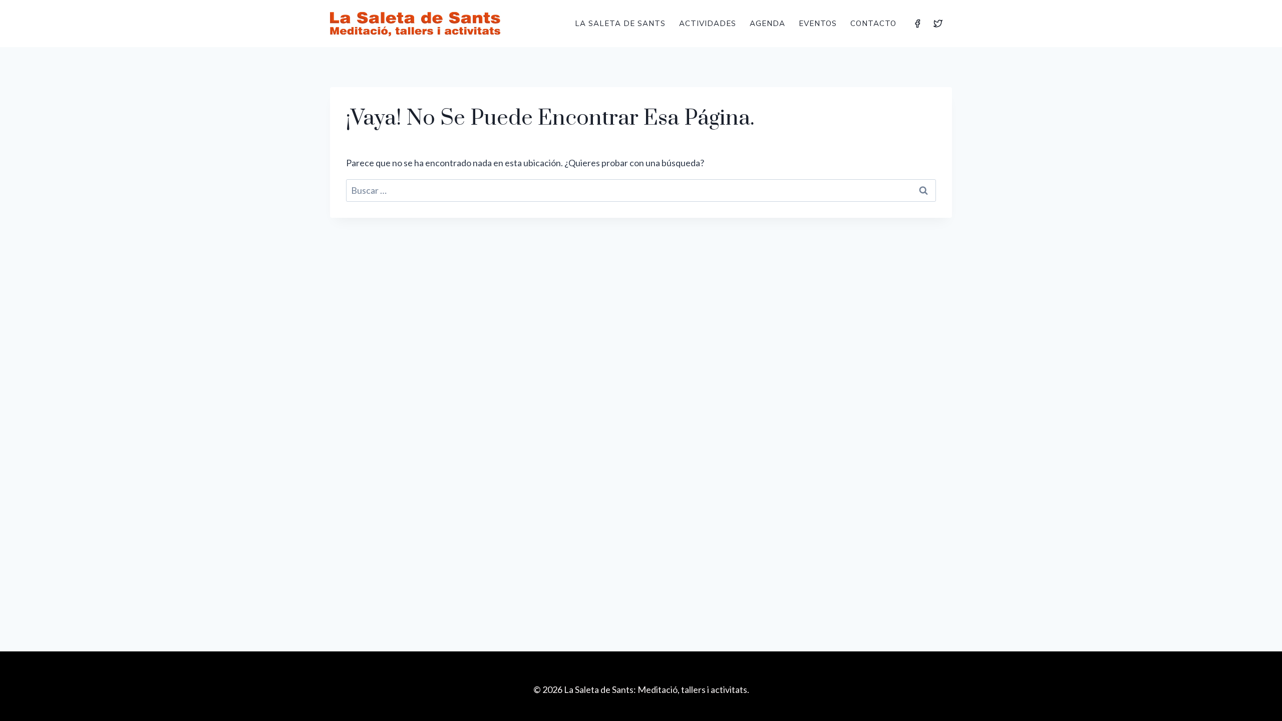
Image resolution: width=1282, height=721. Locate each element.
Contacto (873, 23)
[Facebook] (917, 24)
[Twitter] (938, 24)
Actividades (707, 23)
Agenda (767, 23)
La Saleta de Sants (620, 23)
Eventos (818, 23)
